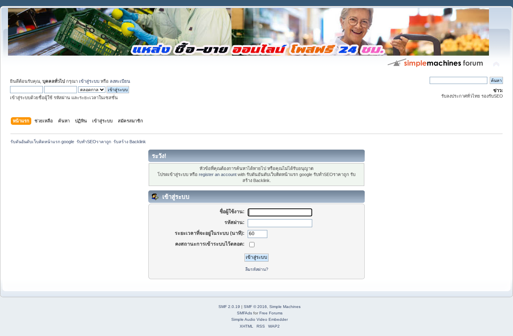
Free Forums (271, 313)
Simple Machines (285, 306)
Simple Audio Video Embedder (259, 319)
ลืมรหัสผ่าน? (256, 269)
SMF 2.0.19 (229, 306)
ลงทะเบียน (120, 81)
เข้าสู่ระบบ (89, 81)
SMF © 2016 (255, 306)
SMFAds (244, 313)
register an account (217, 174)
